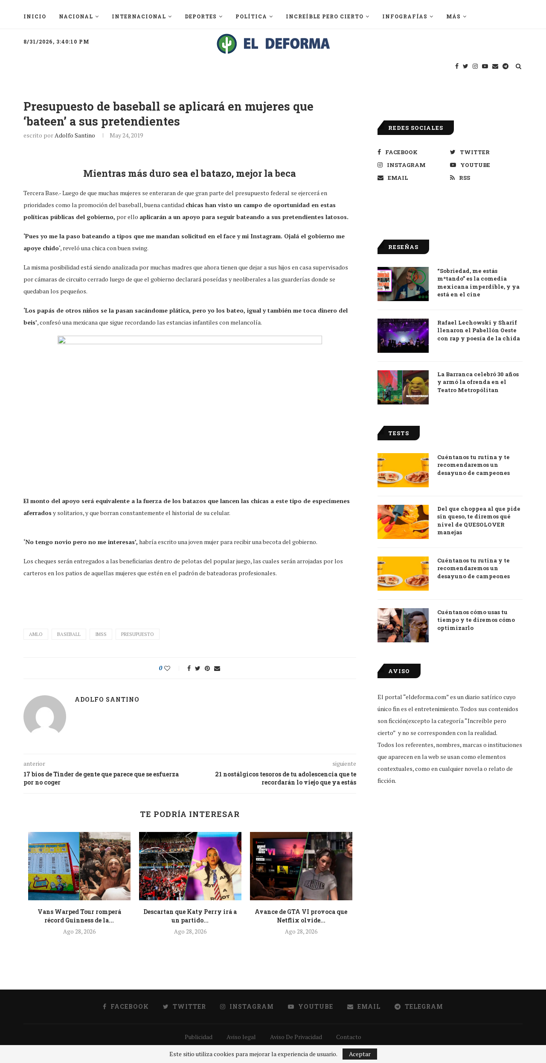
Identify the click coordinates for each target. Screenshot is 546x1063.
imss (101, 634)
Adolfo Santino (75, 135)
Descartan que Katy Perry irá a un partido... (190, 916)
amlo (36, 634)
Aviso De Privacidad (296, 1037)
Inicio (34, 16)
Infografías (404, 16)
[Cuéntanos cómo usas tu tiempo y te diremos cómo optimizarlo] (403, 625)
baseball (69, 634)
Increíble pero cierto (324, 16)
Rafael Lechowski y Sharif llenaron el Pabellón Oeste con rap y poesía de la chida (478, 330)
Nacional (76, 16)
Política (251, 16)
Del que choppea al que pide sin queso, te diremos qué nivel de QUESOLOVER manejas (478, 520)
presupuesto (137, 634)
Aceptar (360, 1054)
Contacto (348, 1037)
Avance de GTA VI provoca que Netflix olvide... (301, 916)
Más (453, 16)
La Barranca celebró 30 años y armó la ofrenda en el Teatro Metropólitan (478, 381)
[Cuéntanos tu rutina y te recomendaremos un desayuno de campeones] (403, 470)
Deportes (201, 16)
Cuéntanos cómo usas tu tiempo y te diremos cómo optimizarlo (476, 619)
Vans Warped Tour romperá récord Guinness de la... (79, 916)
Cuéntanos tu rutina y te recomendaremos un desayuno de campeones (473, 464)
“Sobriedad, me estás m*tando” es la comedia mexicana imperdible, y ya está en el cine (478, 282)
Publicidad (198, 1037)
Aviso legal (241, 1037)
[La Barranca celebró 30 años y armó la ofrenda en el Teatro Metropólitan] (403, 387)
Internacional (139, 16)
